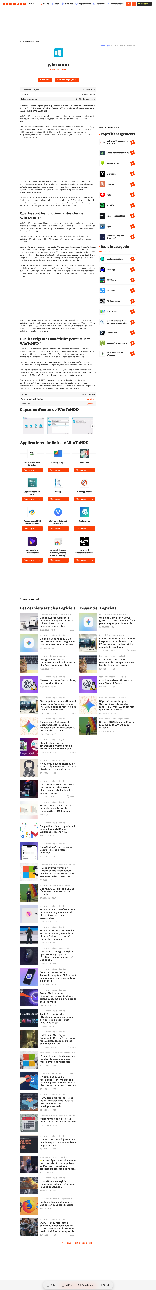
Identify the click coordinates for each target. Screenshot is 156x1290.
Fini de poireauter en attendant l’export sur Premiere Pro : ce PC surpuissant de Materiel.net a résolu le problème (58, 705)
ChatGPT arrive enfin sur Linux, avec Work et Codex (58, 682)
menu (32, 3)
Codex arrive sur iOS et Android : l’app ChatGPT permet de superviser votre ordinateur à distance (58, 976)
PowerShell (112, 332)
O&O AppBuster (84, 491)
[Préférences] (134, 4)
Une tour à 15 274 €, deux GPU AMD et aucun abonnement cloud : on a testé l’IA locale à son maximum (57, 788)
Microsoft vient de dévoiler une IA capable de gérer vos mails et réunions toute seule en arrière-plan (58, 913)
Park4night (84, 521)
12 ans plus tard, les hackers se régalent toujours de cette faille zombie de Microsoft (58, 1059)
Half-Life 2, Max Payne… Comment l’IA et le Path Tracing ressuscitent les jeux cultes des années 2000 (58, 1039)
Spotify (110, 205)
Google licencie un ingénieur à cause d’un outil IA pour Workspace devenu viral (57, 829)
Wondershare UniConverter (32, 551)
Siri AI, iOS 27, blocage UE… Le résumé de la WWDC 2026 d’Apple (57, 891)
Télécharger (105, 46)
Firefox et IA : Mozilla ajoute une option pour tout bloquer (56, 1203)
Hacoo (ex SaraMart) (116, 216)
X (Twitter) (112, 174)
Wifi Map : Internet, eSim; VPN (58, 522)
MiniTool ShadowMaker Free (84, 551)
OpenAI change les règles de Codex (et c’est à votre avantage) (56, 850)
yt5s (109, 195)
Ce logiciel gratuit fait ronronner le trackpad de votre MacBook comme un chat (57, 662)
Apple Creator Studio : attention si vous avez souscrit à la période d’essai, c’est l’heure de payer (58, 1018)
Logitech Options (115, 259)
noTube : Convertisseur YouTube (117, 142)
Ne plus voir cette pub (29, 41)
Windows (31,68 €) (67, 79)
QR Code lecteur (114, 301)
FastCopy (111, 269)
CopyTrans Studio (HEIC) (32, 493)
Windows (45, 79)
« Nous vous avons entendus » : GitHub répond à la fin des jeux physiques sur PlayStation (58, 766)
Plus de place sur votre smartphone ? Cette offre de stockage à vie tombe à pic (56, 746)
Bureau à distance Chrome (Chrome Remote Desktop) (58, 553)
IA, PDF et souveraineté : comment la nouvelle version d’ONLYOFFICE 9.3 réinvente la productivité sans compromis (57, 1227)
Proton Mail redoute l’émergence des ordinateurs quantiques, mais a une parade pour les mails (58, 997)
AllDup (58, 491)
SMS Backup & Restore (117, 343)
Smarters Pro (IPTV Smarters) (115, 236)
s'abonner (145, 4)
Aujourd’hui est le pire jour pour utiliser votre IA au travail (58, 1120)
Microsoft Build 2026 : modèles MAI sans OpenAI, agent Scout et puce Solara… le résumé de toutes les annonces (58, 934)
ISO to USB (84, 462)
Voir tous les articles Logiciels (77, 1242)
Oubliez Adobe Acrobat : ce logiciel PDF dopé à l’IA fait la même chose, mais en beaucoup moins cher (57, 622)
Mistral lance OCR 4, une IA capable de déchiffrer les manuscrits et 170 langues (55, 808)
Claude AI (111, 184)
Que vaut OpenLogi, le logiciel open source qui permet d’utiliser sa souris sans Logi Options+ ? (57, 955)
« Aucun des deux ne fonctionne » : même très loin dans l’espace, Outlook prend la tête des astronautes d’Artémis (58, 1081)
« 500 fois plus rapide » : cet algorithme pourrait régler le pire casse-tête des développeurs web (56, 1102)
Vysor (109, 226)
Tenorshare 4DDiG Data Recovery (32, 522)
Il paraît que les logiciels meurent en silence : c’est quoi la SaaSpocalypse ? (57, 1184)
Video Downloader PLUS (118, 153)
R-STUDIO (112, 311)
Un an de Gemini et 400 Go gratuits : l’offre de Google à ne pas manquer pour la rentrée (57, 641)
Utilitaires (118, 46)
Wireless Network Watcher (32, 463)
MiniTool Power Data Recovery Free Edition (117, 322)
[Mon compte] (128, 4)
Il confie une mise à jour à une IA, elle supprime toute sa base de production (58, 1142)
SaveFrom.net (113, 163)
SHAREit (111, 290)
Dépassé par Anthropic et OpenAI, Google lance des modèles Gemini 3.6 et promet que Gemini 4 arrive (57, 726)
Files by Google (58, 462)
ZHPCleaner (112, 280)
